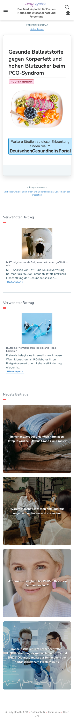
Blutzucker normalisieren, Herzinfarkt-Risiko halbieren (31, 349)
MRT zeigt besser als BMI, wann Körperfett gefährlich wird (36, 264)
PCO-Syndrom (21, 81)
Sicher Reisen (37, 29)
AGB (25, 712)
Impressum (54, 712)
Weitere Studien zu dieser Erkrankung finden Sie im (40, 146)
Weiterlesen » (15, 281)
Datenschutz (38, 712)
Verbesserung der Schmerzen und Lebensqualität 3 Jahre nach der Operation (37, 193)
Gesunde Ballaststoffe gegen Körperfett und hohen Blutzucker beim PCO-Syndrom (36, 62)
